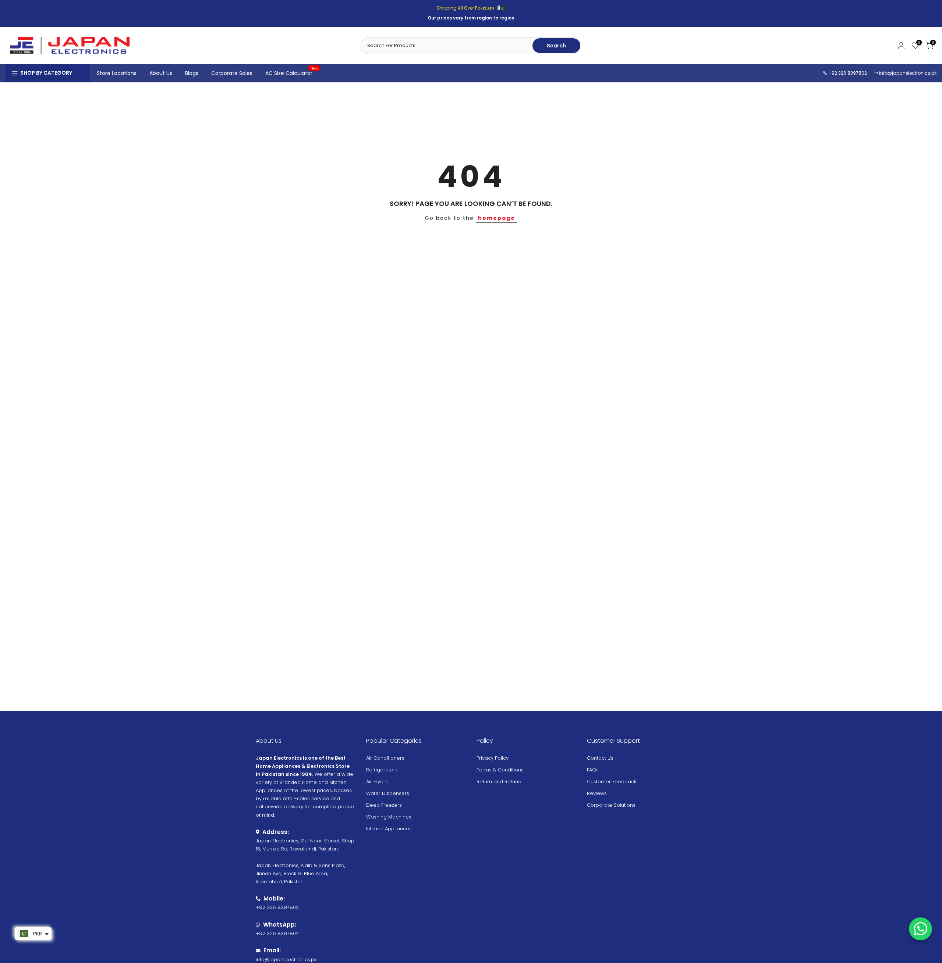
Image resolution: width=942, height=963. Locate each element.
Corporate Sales (231, 73)
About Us (160, 73)
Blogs (191, 73)
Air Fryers (377, 781)
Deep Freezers (384, 805)
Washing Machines (388, 816)
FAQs (593, 769)
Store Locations (117, 73)
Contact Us (600, 758)
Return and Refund (499, 781)
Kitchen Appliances (389, 828)
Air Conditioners (385, 758)
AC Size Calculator (291, 73)
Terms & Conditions (500, 769)
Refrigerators (382, 769)
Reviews (597, 793)
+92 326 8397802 (847, 73)
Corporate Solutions (611, 805)
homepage (496, 218)
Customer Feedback (611, 781)
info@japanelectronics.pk (907, 73)
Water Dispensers (387, 793)
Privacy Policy (493, 758)
